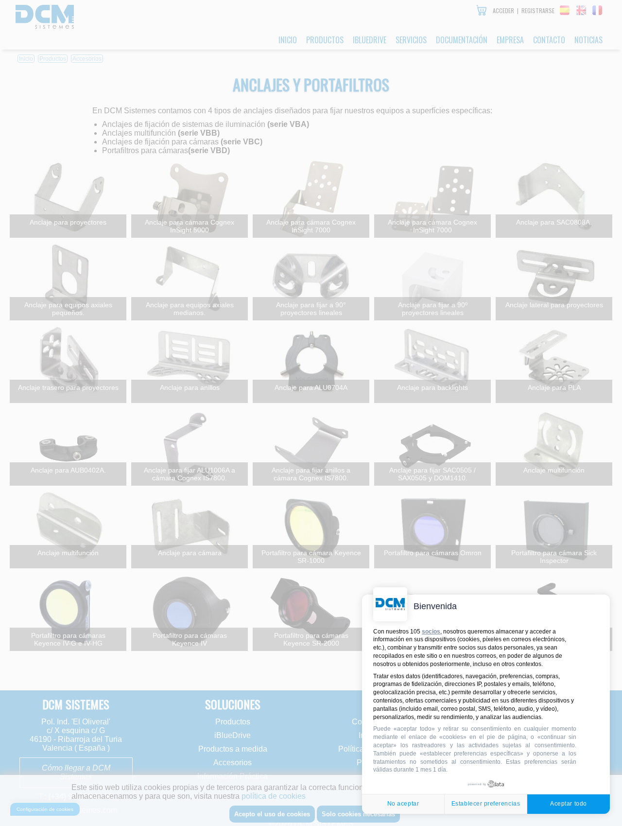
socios (431, 631)
